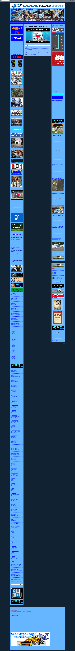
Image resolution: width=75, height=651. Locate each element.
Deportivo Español (14, 458)
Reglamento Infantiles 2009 (15, 313)
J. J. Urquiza (13, 483)
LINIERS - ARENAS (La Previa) (57, 277)
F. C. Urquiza (13, 478)
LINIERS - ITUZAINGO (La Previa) (57, 278)
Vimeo (53, 165)
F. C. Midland (13, 474)
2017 (12, 351)
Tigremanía (13, 436)
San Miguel (13, 500)
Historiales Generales (15, 319)
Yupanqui (13, 561)
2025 (12, 330)
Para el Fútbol (14, 411)
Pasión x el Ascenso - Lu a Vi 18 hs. (16, 574)
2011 (12, 358)
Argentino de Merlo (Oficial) (15, 449)
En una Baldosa (14, 385)
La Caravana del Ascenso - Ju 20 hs (17, 570)
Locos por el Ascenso (15, 407)
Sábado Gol (13, 426)
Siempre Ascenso (14, 432)
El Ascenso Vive (14, 382)
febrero (13, 345)
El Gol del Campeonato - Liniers (56, 238)
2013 (12, 356)
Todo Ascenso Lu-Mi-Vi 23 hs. (16, 579)
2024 (12, 331)
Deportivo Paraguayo (15, 538)
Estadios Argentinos (14, 387)
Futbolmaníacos (14, 391)
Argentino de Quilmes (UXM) (16, 526)
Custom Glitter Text (54, 340)
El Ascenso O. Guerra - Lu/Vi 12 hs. (16, 565)
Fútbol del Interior (14, 390)
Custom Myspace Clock (58, 334)
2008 (12, 362)
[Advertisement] (16, 47)
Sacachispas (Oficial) (15, 499)
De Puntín (13, 380)
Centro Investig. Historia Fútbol (16, 376)
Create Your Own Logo (28, 8)
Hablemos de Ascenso (15, 392)
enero (12, 346)
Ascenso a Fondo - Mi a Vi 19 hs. (16, 564)
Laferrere (13, 488)
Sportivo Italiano (14, 514)
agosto (13, 340)
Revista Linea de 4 (14, 422)
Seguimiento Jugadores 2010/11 (16, 294)
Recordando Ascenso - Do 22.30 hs (16, 576)
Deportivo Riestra (14, 541)
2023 (12, 332)
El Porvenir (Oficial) (14, 468)
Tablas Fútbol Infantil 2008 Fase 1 (16, 324)
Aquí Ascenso (14, 370)
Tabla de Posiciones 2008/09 (16, 314)
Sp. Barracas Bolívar (14, 558)
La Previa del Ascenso (15, 402)
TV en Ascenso (14, 441)
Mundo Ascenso (14, 410)
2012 (12, 357)
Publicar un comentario (29, 49)
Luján (12, 495)
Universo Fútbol (14, 442)
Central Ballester (14, 533)
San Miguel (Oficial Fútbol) (15, 505)
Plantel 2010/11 (14, 304)
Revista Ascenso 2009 (15, 420)
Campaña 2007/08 (14, 320)
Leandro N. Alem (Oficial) (15, 494)
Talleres (13, 519)
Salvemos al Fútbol (14, 427)
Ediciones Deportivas (15, 381)
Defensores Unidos (14, 455)
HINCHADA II (55, 272)
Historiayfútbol (14, 397)
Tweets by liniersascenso (55, 26)
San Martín (13, 556)
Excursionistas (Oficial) (15, 473)
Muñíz (13, 553)
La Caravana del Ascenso (15, 400)
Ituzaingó (13, 542)
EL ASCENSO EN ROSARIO (56, 164)
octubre (13, 338)
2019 (12, 349)
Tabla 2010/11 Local (14, 298)
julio (12, 341)
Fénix (12, 479)
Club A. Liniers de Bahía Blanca (16, 377)
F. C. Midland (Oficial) (15, 475)
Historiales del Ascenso (15, 395)
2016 (12, 352)
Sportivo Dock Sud (14, 509)
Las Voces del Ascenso (15, 405)
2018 (12, 350)
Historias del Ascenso (15, 396)
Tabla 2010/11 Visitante (15, 299)
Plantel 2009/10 (14, 308)
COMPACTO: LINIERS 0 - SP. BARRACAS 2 (37, 26)
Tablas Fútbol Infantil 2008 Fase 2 (16, 325)
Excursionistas (14, 469)
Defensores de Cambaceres (15, 453)
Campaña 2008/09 (14, 315)
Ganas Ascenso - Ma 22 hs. (15, 569)
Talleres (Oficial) (14, 520)
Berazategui (13, 450)
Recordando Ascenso (15, 417)
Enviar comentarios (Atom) (32, 54)
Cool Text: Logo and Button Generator (18, 8)
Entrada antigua (48, 52)
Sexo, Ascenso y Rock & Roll (16, 431)
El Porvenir (13, 463)
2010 (12, 359)
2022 (12, 333)
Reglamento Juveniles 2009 (15, 310)
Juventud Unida (14, 546)
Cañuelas (13, 531)
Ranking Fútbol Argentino (15, 416)
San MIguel (13, 504)
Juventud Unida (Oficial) (15, 547)
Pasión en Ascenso (14, 412)
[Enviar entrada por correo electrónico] (27, 45)
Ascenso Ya (13, 375)
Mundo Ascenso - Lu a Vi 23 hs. (16, 571)
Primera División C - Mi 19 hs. (16, 575)
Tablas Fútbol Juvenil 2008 (15, 323)
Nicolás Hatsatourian (55, 176)
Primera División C (14, 415)
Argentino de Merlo (14, 448)
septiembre (13, 339)
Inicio (38, 52)
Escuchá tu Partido (14, 386)
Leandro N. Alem (14, 493)
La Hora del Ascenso (14, 401)
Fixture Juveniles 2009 (15, 309)
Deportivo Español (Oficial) (15, 460)
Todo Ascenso (14, 437)
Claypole (13, 536)
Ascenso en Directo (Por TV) (16, 372)
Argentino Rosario (14, 527)
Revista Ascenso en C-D (15, 421)
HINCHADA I (54, 273)
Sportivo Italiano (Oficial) (15, 515)
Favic (62, 164)
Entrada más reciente (28, 52)
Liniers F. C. (13, 406)
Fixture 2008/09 (14, 318)
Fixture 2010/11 (14, 303)
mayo (12, 344)
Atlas (12, 528)
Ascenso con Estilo (14, 371)
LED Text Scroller (58, 282)
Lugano (13, 552)
